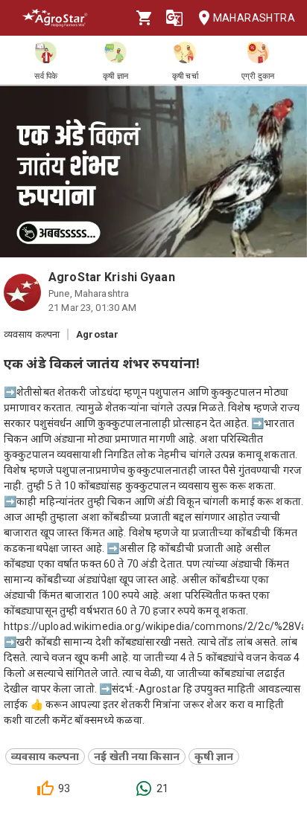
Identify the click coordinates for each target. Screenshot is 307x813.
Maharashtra (254, 18)
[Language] (174, 18)
